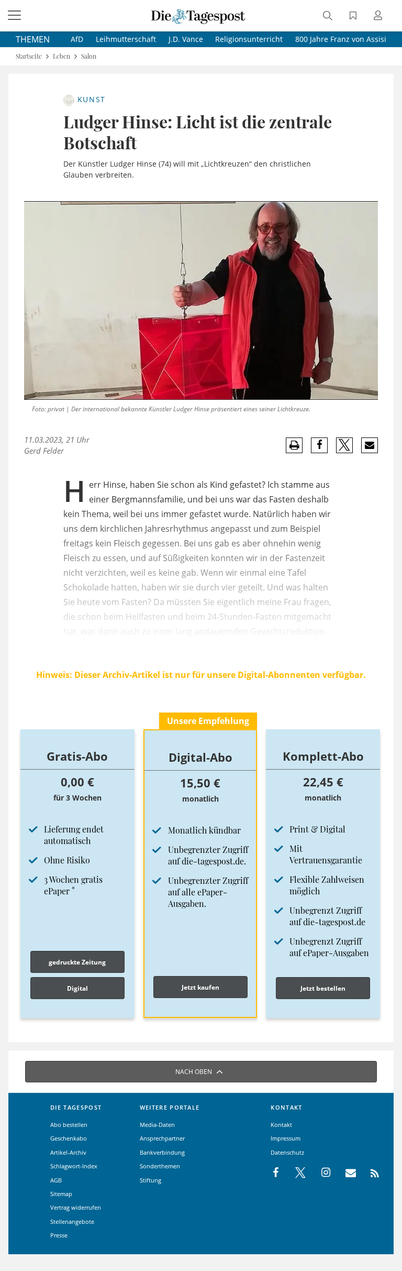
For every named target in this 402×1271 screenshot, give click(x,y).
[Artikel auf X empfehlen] (345, 445)
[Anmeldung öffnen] (379, 16)
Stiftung (150, 1180)
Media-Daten (157, 1124)
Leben (61, 56)
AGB (56, 1180)
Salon (88, 56)
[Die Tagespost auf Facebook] (277, 1173)
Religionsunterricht (249, 39)
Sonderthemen (160, 1166)
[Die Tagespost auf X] (295, 1173)
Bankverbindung (162, 1152)
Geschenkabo (68, 1138)
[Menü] (15, 15)
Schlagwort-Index (73, 1166)
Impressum (285, 1138)
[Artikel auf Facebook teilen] (319, 445)
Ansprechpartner (162, 1138)
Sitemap (61, 1194)
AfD (77, 39)
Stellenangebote (72, 1221)
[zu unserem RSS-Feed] (369, 1173)
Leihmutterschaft (126, 39)
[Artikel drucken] (294, 446)
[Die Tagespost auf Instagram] (320, 1173)
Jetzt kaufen (200, 987)
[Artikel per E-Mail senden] (369, 445)
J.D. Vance (186, 39)
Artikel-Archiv (68, 1152)
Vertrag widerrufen (75, 1207)
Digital (77, 988)
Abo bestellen (68, 1124)
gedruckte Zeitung (77, 962)
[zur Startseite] (198, 16)
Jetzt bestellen (322, 988)
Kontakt (281, 1124)
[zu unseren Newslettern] (345, 1173)
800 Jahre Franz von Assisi (340, 39)
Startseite (29, 56)
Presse (59, 1235)
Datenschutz (287, 1152)
